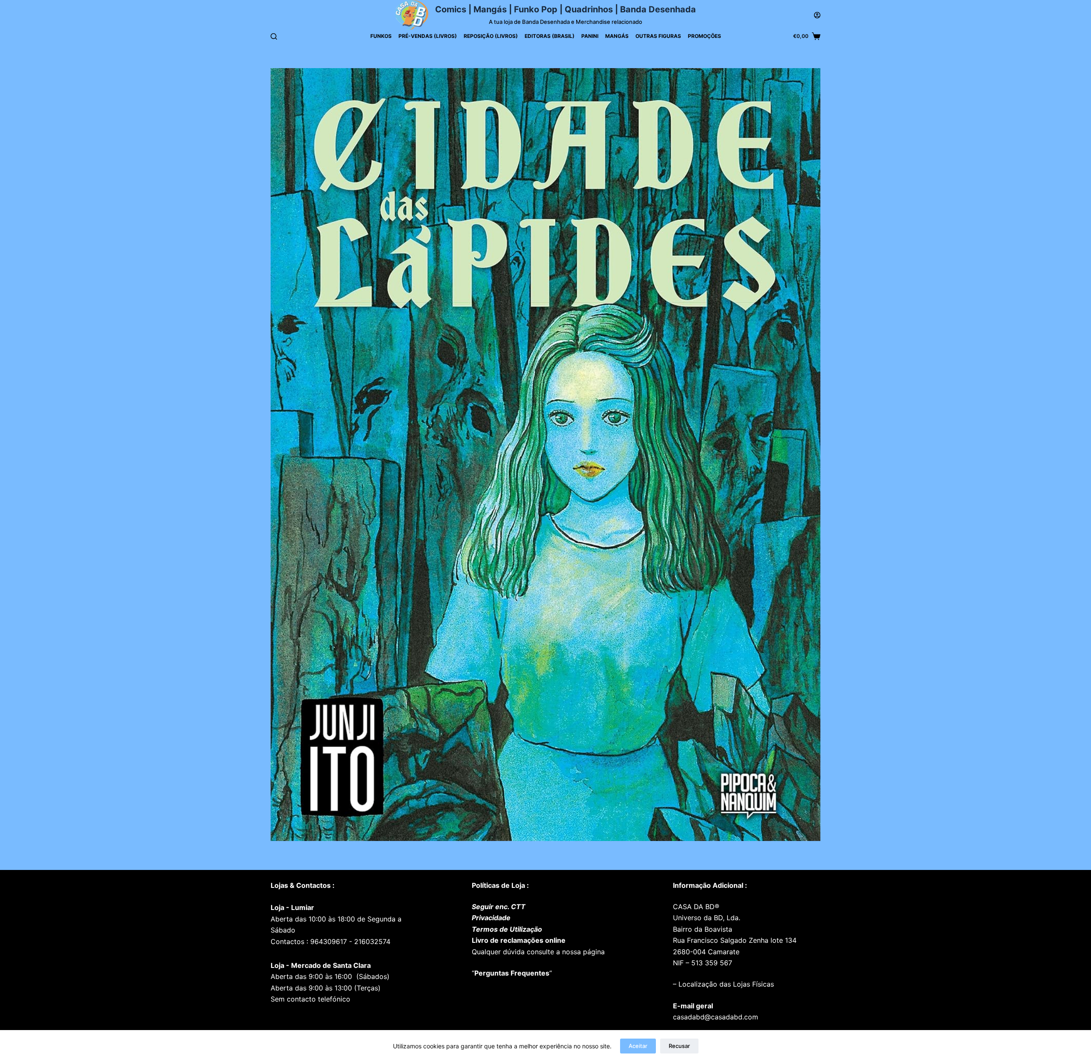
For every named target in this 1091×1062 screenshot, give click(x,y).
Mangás (617, 36)
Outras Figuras (658, 36)
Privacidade (491, 917)
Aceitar (638, 1045)
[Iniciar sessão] (817, 15)
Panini (589, 36)
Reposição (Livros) (491, 36)
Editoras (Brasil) (549, 36)
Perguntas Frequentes (511, 973)
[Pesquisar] (274, 36)
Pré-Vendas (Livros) (427, 36)
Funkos (381, 36)
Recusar (679, 1045)
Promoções (704, 36)
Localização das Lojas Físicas (725, 984)
